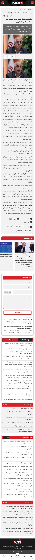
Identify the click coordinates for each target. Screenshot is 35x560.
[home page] (17, 555)
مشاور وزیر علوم (28, 230)
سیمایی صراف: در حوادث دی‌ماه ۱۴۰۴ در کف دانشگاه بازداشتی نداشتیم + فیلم (18, 344)
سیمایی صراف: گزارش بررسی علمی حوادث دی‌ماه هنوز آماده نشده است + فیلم (18, 358)
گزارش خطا (14, 219)
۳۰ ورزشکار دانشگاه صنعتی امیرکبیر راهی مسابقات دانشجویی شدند (19, 448)
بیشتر (5, 404)
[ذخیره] (7, 16)
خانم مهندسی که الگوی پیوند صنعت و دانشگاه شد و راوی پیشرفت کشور (18, 479)
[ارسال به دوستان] (11, 16)
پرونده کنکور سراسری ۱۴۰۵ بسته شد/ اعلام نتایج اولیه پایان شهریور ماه (17, 532)
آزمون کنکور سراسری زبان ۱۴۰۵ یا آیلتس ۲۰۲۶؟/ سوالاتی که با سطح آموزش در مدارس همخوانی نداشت (17, 513)
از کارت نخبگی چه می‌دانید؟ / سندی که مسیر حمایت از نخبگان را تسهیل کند (17, 518)
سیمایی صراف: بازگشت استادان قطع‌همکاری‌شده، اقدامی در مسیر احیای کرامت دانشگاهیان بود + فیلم (17, 382)
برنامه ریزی (19, 230)
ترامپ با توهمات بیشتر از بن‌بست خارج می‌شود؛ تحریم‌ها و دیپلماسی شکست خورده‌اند (18, 430)
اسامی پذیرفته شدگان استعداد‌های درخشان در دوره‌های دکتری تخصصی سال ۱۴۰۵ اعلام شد (18, 485)
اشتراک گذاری (26, 222)
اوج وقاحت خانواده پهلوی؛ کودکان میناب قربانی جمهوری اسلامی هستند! (18, 418)
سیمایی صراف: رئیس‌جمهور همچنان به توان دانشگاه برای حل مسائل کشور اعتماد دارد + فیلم (17, 371)
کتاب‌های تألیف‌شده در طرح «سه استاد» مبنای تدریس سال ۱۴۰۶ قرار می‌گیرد (18, 453)
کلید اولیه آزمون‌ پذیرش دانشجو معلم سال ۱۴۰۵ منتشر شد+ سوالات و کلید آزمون (18, 490)
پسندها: (7, 219)
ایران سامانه (15, 551)
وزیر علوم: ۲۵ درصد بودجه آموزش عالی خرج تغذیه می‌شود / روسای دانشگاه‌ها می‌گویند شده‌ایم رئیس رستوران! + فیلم (18, 364)
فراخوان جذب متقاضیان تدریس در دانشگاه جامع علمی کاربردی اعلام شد (18, 442)
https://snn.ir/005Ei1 (25, 219)
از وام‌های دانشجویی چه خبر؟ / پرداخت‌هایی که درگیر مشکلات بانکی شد (17, 524)
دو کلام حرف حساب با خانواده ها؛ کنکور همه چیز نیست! (17, 466)
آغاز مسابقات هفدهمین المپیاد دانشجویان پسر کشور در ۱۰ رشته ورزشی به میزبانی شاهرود (17, 474)
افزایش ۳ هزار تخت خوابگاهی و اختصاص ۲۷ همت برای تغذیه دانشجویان (18, 496)
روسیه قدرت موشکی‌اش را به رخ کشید (22, 426)
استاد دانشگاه (9, 227)
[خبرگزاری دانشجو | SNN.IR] (17, 2)
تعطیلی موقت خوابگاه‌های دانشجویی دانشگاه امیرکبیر (18, 469)
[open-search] (2, 2)
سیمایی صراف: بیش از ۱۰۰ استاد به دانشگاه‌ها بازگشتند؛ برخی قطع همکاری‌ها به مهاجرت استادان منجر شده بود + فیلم (17, 388)
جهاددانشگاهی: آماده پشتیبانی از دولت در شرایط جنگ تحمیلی (18, 459)
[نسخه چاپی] (4, 16)
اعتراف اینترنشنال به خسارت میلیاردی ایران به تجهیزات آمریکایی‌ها (19, 413)
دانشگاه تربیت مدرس (19, 227)
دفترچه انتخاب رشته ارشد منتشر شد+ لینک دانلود (19, 463)
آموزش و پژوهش (23, 10)
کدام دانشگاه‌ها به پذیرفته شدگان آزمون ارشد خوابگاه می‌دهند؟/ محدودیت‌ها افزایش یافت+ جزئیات (19, 507)
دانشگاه (29, 10)
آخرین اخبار (23, 339)
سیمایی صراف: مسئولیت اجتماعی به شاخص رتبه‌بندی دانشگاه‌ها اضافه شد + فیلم (18, 395)
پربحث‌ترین (8, 339)
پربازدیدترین (10, 559)
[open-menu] (32, 2)
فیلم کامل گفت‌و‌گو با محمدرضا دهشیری (22, 408)
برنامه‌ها (24, 559)
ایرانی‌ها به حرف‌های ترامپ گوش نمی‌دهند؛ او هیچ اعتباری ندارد (17, 423)
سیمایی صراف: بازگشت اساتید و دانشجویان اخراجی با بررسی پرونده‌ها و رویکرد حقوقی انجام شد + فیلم (18, 376)
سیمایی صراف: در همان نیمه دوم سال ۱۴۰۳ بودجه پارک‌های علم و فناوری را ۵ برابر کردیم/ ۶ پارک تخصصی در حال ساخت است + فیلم (17, 351)
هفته (8, 437)
